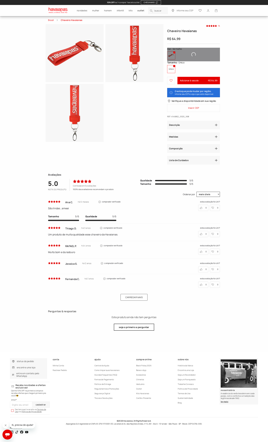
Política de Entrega (102, 384)
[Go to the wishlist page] (200, 10)
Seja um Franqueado (186, 379)
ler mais (224, 401)
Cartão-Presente (143, 398)
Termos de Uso (184, 393)
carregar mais (134, 297)
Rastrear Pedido (60, 370)
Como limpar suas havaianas (106, 370)
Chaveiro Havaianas (71, 20)
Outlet (139, 388)
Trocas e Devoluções (103, 398)
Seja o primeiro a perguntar (134, 327)
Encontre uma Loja (186, 370)
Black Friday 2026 (143, 365)
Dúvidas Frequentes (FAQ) (105, 375)
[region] (134, 2)
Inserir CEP (193, 107)
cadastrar (41, 404)
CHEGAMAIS (149, 2)
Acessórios (141, 375)
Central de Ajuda (101, 365)
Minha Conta (58, 365)
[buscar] (151, 11)
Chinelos (140, 379)
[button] (216, 10)
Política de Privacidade (32, 411)
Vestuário (140, 384)
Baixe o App (141, 370)
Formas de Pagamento (104, 379)
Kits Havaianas (142, 393)
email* (14, 400)
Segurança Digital (102, 393)
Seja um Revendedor (187, 375)
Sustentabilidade (185, 398)
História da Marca (185, 365)
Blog (180, 402)
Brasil (51, 20)
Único (172, 70)
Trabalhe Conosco (186, 384)
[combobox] (158, 10)
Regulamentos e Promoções (106, 388)
